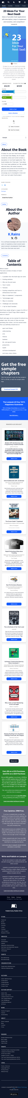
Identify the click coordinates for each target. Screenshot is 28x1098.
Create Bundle (5, 982)
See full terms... (14, 415)
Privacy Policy (4, 1069)
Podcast (3, 929)
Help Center (4, 1043)
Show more (14, 761)
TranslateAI (4, 950)
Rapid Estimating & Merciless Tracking (14, 552)
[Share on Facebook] (5, 185)
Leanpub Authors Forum (7, 996)
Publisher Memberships (7, 968)
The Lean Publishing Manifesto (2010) (10, 1059)
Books (4, 5)
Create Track (4, 986)
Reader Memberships (6, 1037)
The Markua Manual (6, 1002)
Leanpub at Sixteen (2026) (7, 1051)
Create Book (4, 980)
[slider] (11, 97)
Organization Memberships (8, 966)
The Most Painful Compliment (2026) (10, 1050)
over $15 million (21, 795)
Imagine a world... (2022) (7, 1055)
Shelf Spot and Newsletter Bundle (9, 947)
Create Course (5, 984)
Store (8, 897)
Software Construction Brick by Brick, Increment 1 (14, 662)
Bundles (10, 5)
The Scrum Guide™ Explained (14, 521)
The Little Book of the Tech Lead (14, 627)
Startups (3, 191)
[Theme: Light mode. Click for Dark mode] (14, 2)
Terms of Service (5, 1066)
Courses (17, 5)
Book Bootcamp (5, 959)
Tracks (24, 5)
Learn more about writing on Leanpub (14, 801)
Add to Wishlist (13, 113)
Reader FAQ (4, 1041)
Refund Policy (4, 1071)
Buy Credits (4, 1039)
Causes (3, 1012)
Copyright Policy (5, 1067)
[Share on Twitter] (2, 185)
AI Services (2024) (5, 1053)
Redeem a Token (5, 932)
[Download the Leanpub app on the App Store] (14, 1094)
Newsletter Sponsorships (7, 945)
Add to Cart (13, 109)
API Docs (3, 1004)
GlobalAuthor (4, 941)
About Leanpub (5, 1021)
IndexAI (3, 943)
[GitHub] (16, 238)
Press (2, 1027)
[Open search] (8, 2)
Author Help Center (6, 994)
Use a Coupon (4, 931)
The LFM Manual (5, 1000)
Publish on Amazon (6, 949)
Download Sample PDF (11, 389)
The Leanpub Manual (6, 998)
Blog (2, 1023)
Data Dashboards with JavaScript (14, 480)
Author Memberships (6, 978)
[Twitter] (12, 238)
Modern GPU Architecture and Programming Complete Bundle (14, 443)
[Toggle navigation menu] (26, 137)
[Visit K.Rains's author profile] (14, 224)
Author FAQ (4, 993)
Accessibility (4, 1014)
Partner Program (5, 1011)
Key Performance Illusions (14, 585)
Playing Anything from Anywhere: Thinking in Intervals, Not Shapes (14, 734)
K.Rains (15, 63)
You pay (4, 101)
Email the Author (7, 197)
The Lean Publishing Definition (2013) (10, 1057)
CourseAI (3, 939)
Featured (3, 920)
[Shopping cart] (19, 2)
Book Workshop (5, 957)
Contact (3, 1025)
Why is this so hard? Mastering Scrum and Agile (14, 703)
